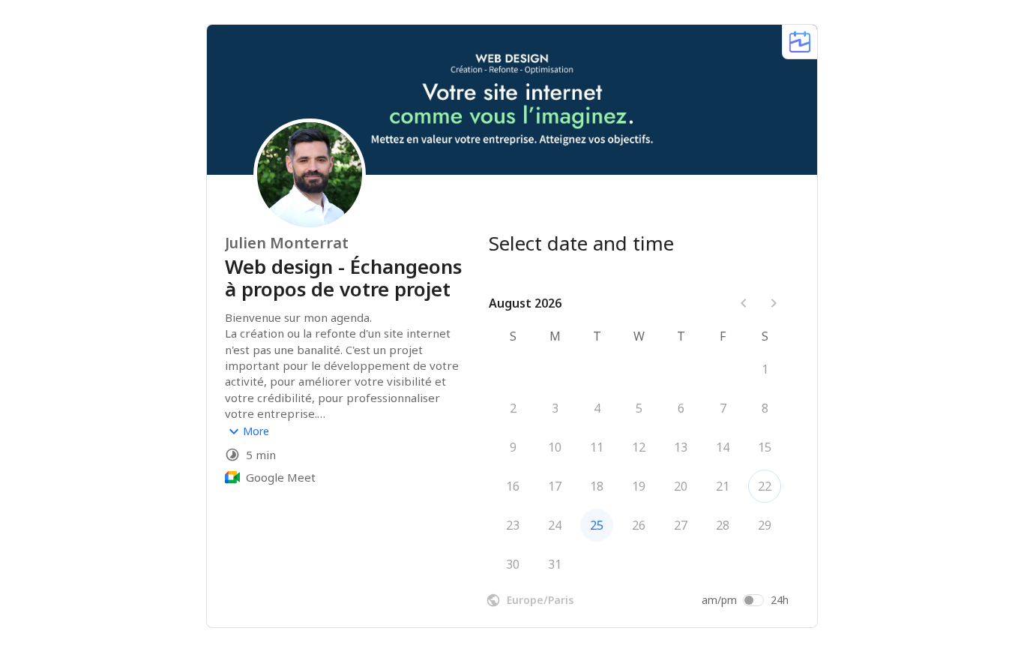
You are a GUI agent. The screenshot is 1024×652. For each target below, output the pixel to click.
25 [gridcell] (596, 525)
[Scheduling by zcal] (800, 42)
